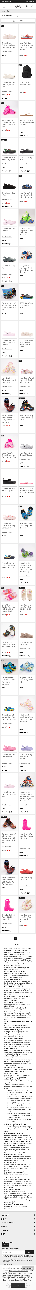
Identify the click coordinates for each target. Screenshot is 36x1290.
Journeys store (8, 1208)
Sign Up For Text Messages (10, 1249)
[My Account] (26, 6)
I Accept (18, 1285)
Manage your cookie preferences (18, 1271)
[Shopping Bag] (32, 6)
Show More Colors (7, 51)
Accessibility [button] (30, 1)
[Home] (18, 6)
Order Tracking (6, 1)
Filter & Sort (19, 21)
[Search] (10, 6)
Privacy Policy (11, 1259)
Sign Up (5, 1245)
